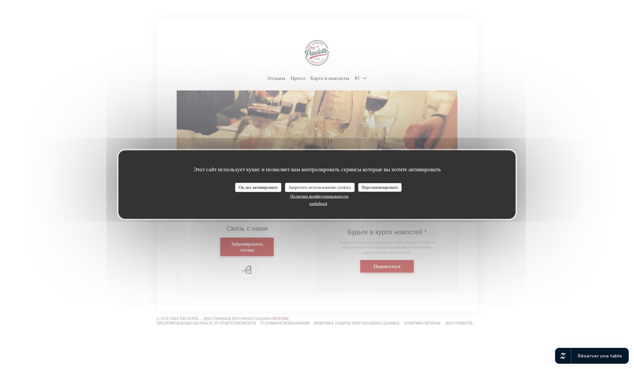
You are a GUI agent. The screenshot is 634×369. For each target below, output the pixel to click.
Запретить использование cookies (320, 187)
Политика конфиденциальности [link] (319, 196)
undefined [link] (318, 203)
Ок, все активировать (258, 187)
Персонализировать (380, 187)
